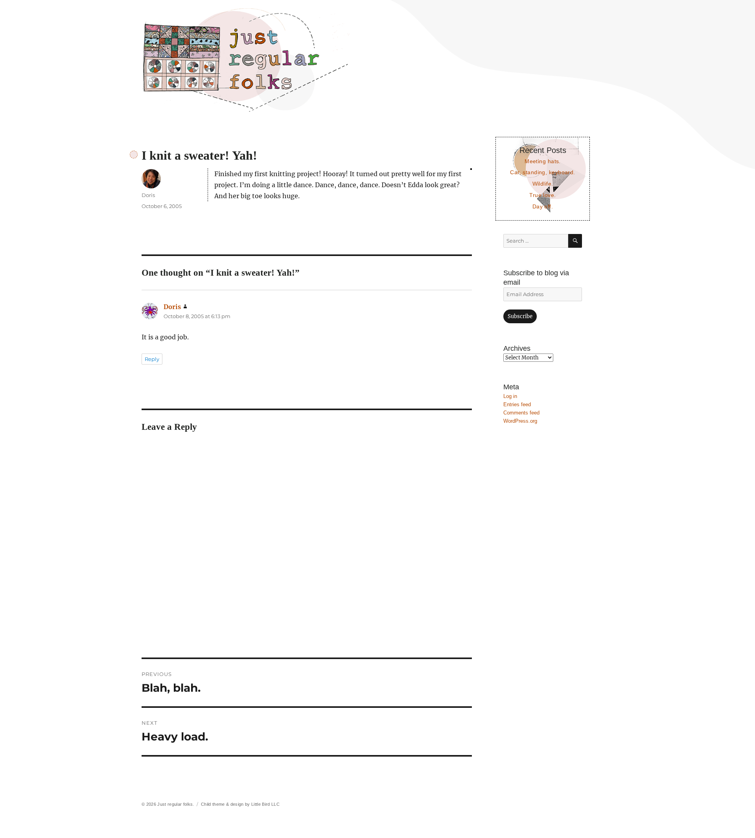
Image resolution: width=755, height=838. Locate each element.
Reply (152, 359)
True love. (542, 195)
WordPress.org (520, 421)
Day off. (542, 206)
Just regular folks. (175, 804)
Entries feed (517, 404)
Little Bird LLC (265, 804)
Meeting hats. (543, 161)
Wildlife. (542, 183)
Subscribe (520, 316)
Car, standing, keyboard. (542, 172)
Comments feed (521, 413)
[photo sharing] (471, 169)
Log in (510, 396)
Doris (148, 195)
